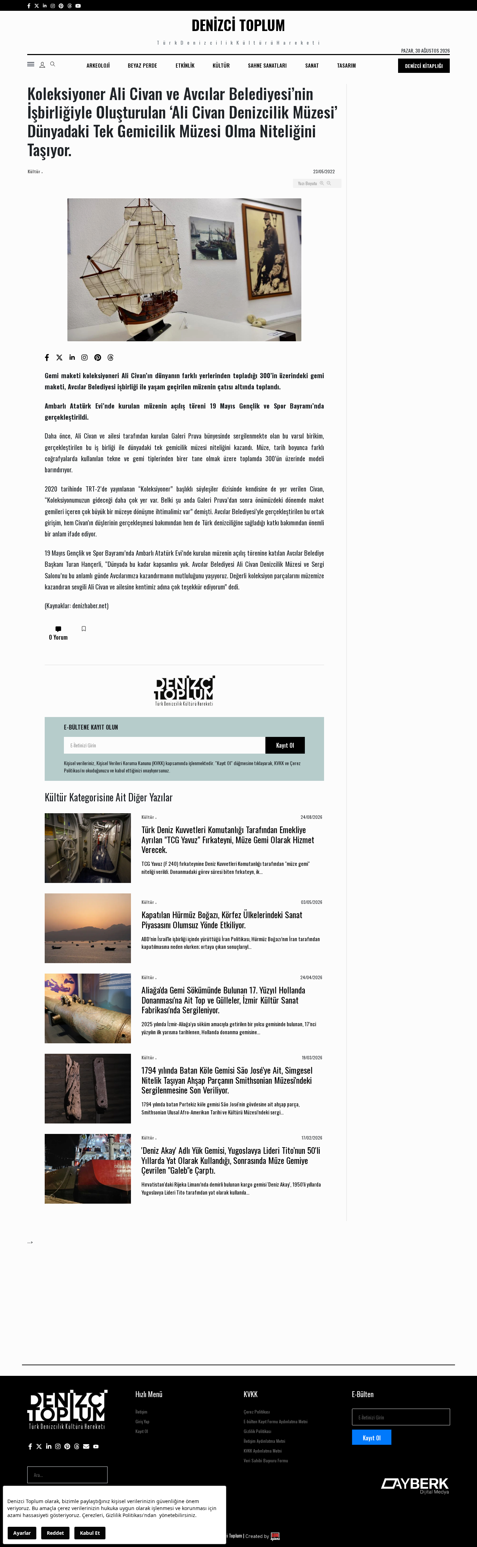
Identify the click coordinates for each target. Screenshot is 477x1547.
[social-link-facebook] (28, 5)
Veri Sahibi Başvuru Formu (266, 1460)
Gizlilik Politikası (257, 1431)
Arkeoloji (98, 65)
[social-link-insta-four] (69, 5)
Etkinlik (185, 65)
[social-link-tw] (36, 5)
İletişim (141, 1412)
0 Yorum (58, 637)
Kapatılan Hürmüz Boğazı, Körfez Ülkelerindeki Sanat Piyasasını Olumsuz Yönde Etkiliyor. (221, 919)
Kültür (221, 65)
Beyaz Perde (142, 65)
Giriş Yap (142, 1421)
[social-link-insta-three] (61, 5)
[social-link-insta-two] (53, 5)
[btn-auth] (42, 65)
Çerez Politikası (257, 1412)
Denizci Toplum (238, 24)
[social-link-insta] (45, 5)
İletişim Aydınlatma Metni (264, 1441)
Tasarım (346, 65)
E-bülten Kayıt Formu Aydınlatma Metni (276, 1421)
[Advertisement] (236, 1294)
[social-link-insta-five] (78, 5)
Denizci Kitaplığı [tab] (424, 65)
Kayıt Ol (285, 745)
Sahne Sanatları (267, 65)
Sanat (312, 65)
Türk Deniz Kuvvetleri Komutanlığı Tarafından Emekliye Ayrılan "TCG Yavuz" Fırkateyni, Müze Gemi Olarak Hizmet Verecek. (227, 839)
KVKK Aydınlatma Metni (263, 1451)
